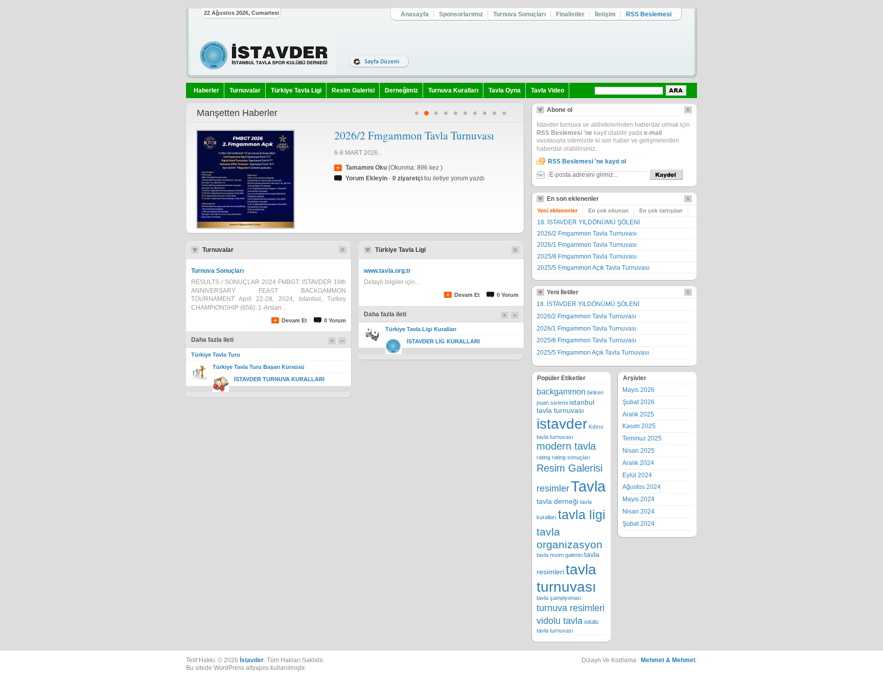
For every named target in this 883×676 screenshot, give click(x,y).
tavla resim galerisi (560, 555)
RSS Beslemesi (648, 14)
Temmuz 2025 (642, 438)
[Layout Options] (379, 61)
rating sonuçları (571, 457)
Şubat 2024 (638, 523)
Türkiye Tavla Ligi (296, 90)
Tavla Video (547, 90)
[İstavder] (263, 55)
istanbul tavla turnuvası (565, 406)
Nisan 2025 (638, 450)
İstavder (252, 660)
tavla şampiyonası (559, 598)
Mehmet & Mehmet (668, 660)
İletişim (605, 14)
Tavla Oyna (505, 90)
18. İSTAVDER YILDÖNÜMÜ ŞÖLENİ (588, 222)
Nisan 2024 (638, 511)
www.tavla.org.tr (387, 270)
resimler (553, 488)
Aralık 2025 (638, 414)
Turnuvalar (245, 90)
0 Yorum (335, 320)
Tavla (588, 486)
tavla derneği (557, 501)
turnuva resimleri (571, 608)
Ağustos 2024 (641, 487)
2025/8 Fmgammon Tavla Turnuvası (587, 256)
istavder (562, 424)
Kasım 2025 (639, 426)
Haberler (206, 90)
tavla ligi (582, 515)
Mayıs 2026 (638, 389)
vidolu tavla (560, 621)
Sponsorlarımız (461, 14)
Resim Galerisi (353, 90)
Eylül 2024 (637, 475)
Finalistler (570, 14)
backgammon (561, 391)
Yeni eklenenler (557, 210)
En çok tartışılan (661, 210)
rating (543, 457)
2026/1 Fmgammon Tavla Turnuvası (587, 244)
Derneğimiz (401, 90)
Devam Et (294, 320)
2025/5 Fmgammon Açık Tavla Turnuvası (593, 267)
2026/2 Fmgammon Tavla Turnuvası (414, 135)
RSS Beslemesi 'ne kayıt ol (587, 161)
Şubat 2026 (638, 402)
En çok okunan (608, 210)
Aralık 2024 (638, 463)
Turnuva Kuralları (453, 90)
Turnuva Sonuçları (519, 14)
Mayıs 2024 (638, 499)
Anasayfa (415, 14)
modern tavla (566, 446)
